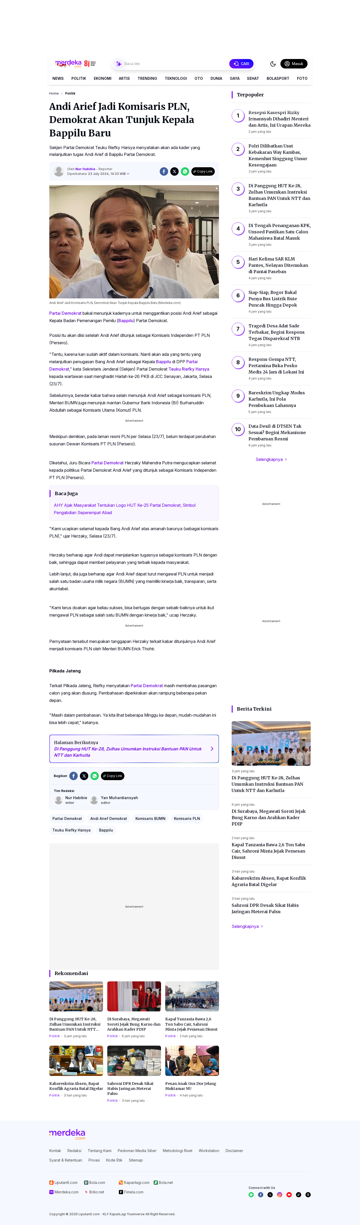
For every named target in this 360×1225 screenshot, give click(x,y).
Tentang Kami (99, 1150)
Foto (302, 78)
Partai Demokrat (65, 313)
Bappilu (125, 320)
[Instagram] (279, 1194)
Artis (124, 78)
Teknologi (176, 78)
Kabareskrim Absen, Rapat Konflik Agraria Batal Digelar (76, 1086)
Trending (147, 78)
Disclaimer (234, 1150)
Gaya (235, 78)
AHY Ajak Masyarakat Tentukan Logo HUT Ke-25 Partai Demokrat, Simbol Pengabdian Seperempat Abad (125, 509)
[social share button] (164, 171)
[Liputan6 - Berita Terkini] (67, 1134)
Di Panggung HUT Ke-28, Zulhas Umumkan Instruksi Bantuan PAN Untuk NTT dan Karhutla (74, 1024)
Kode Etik (114, 1160)
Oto (198, 78)
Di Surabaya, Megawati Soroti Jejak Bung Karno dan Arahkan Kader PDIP (133, 1024)
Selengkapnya (269, 459)
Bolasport (278, 78)
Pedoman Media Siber (137, 1150)
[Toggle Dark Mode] (273, 63)
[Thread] (308, 1194)
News (58, 78)
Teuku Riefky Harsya (188, 369)
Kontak (55, 1150)
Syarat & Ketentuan (65, 1160)
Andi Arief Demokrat (108, 818)
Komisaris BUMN (150, 818)
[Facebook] (260, 1194)
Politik (78, 78)
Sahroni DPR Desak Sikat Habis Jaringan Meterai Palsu (130, 1088)
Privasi (94, 1160)
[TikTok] (298, 1194)
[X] (270, 1194)
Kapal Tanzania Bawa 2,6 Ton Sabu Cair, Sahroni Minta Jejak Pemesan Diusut (191, 1024)
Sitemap (136, 1160)
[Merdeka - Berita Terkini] (75, 63)
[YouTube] (289, 1194)
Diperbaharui (96, 174)
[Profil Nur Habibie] (58, 171)
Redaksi (74, 1150)
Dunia (216, 78)
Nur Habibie (85, 169)
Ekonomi (102, 78)
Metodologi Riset (177, 1150)
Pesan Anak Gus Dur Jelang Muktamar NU (190, 1086)
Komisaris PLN (187, 818)
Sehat (253, 78)
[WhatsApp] (251, 1194)
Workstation (209, 1150)
